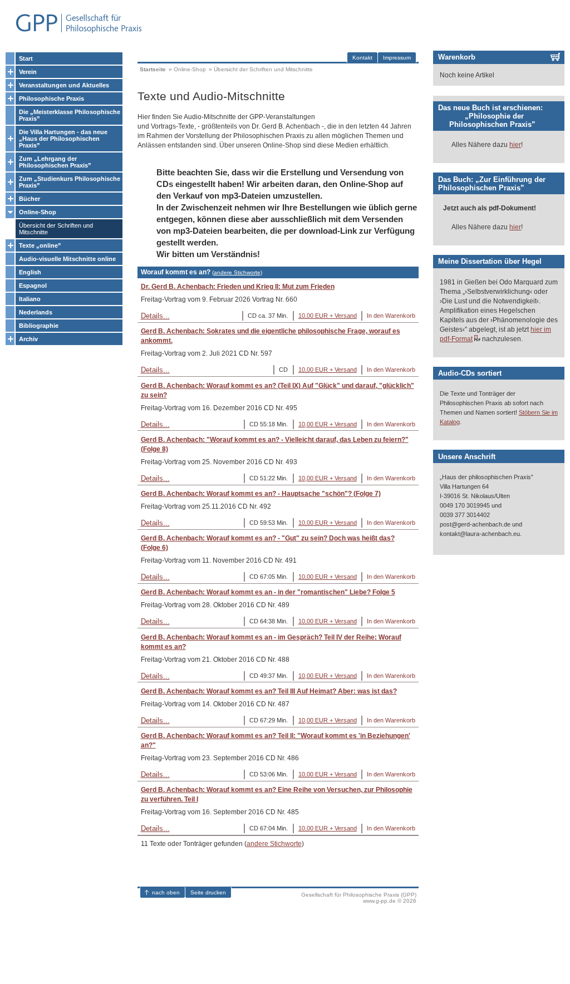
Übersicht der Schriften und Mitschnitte (56, 228)
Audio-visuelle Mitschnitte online (67, 258)
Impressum (397, 58)
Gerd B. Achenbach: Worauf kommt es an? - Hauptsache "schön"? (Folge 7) (261, 494)
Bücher (29, 198)
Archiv (28, 339)
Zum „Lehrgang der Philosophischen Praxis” (55, 162)
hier (515, 145)
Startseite (153, 69)
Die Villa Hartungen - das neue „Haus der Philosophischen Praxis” (63, 139)
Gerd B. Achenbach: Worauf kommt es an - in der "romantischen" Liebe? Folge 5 (268, 592)
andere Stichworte (237, 272)
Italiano (30, 299)
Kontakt (362, 58)
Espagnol (33, 285)
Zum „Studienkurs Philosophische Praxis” (69, 182)
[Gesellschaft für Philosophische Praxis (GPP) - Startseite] (74, 32)
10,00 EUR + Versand (327, 315)
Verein (28, 71)
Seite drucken (208, 892)
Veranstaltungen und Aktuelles (64, 85)
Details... (155, 316)
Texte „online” (40, 245)
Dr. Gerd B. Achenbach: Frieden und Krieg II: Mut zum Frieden (238, 287)
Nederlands (35, 312)
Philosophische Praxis (51, 98)
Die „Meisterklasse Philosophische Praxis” (69, 115)
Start (26, 58)
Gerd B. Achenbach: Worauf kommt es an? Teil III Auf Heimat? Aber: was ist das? (269, 691)
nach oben (166, 892)
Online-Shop (37, 212)
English (30, 272)
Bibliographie (38, 325)
